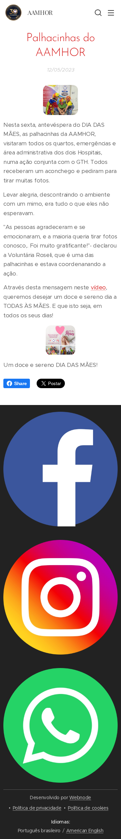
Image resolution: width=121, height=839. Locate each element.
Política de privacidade (37, 808)
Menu (111, 12)
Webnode (80, 797)
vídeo (98, 287)
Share (20, 383)
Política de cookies (88, 808)
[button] (97, 12)
